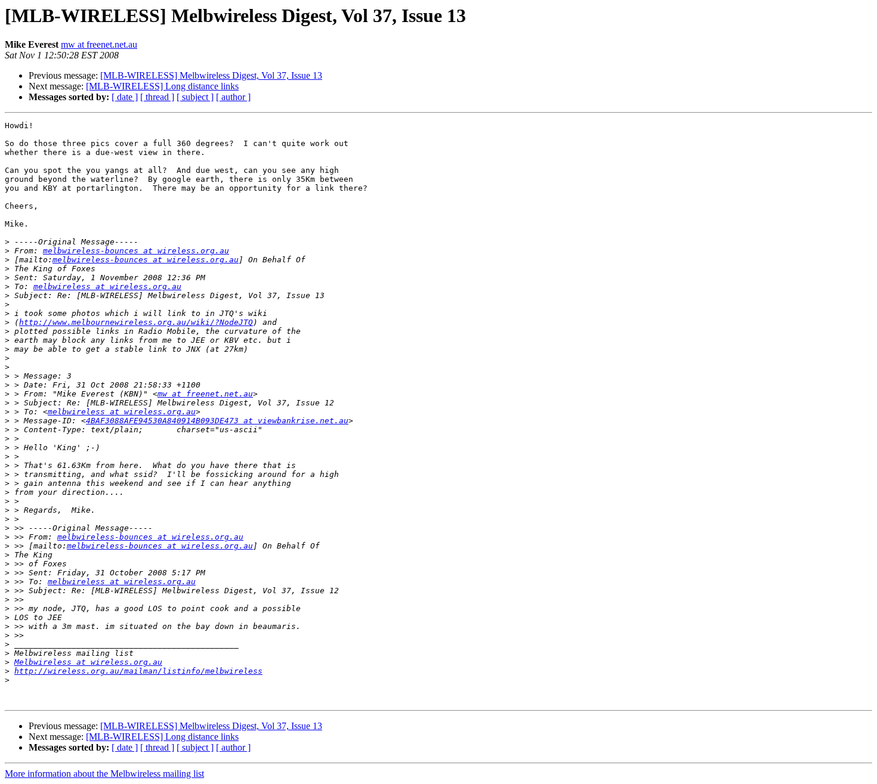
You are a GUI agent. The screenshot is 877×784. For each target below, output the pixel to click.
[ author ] (233, 97)
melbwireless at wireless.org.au (107, 286)
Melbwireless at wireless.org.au (88, 662)
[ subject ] (195, 97)
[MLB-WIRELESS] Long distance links (162, 86)
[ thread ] (157, 97)
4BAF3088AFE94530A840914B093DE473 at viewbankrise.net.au (217, 420)
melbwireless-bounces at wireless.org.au (136, 250)
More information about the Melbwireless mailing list (104, 773)
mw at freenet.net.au (99, 44)
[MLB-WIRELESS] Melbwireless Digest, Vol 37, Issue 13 (211, 75)
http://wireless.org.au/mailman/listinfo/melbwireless (138, 671)
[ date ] (125, 97)
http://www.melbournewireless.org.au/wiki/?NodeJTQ (136, 322)
